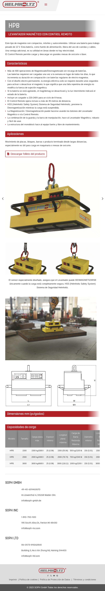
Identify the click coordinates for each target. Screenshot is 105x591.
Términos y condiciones (84, 579)
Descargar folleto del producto (28, 153)
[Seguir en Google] (57, 575)
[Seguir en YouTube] (54, 575)
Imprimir (13, 579)
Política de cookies (28, 579)
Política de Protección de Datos (55, 579)
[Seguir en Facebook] (47, 575)
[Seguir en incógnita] (50, 575)
